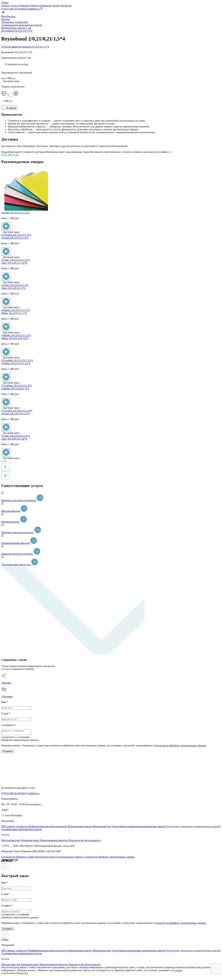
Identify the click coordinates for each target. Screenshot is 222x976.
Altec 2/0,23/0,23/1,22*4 (14, 438)
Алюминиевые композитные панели (21, 829)
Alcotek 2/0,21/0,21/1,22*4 (15, 212)
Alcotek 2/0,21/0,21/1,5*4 (14, 237)
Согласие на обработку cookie (17, 856)
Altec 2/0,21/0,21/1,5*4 (13, 288)
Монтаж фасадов (11, 511)
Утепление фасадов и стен (16, 564)
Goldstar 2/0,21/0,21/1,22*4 (15, 363)
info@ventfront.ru (30, 793)
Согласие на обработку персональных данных (109, 856)
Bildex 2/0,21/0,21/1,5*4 (14, 313)
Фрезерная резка (10, 521)
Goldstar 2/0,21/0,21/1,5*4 (15, 388)
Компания (46, 5)
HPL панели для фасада (14, 826)
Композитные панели (80, 826)
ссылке (178, 970)
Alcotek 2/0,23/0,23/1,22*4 (15, 413)
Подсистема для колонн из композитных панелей (193, 826)
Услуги (15, 5)
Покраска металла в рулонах (17, 553)
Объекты (35, 5)
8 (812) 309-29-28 (10, 8)
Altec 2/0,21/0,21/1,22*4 (14, 263)
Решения (24, 5)
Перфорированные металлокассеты (47, 826)
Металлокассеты (101, 826)
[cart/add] (6, 226)
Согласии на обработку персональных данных (180, 745)
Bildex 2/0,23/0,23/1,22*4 (14, 338)
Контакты (65, 5)
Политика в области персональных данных (59, 856)
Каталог (5, 5)
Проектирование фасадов (15, 543)
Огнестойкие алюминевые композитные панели (138, 826)
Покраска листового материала (19, 500)
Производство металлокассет (17, 532)
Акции (56, 5)
